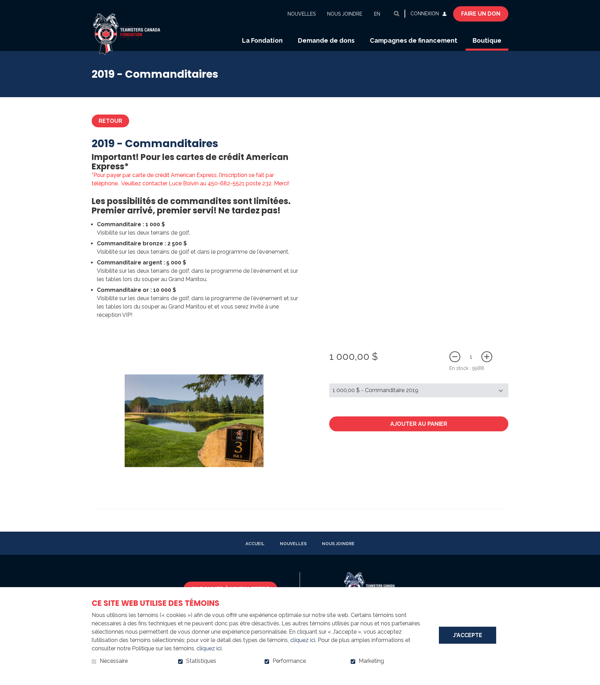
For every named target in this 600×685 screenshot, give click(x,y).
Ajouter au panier (418, 424)
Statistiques (201, 661)
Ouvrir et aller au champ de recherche (396, 13)
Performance (289, 661)
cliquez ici (302, 640)
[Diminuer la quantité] (454, 356)
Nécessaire (114, 661)
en (377, 14)
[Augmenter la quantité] (486, 356)
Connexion (424, 13)
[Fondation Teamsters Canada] (132, 25)
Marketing (371, 661)
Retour (110, 121)
